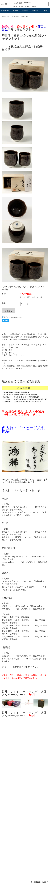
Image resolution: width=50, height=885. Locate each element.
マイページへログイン (2, 3)
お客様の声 (35, 10)
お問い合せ (25, 10)
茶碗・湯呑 (15, 16)
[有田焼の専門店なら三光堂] (25, 3)
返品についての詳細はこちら (13, 317)
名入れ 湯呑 (24, 16)
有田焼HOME (5, 10)
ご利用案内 (15, 10)
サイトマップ (45, 10)
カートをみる (5, 3)
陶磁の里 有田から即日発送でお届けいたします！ (25, 6)
